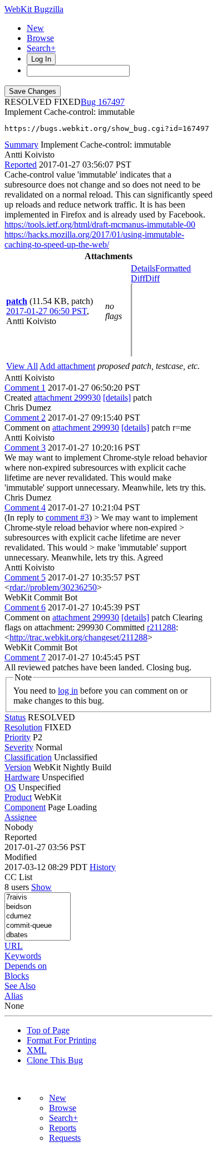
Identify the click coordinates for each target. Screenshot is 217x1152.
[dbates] (37, 935)
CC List (18, 877)
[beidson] (37, 907)
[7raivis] (37, 897)
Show (41, 887)
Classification (28, 757)
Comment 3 (25, 447)
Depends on (25, 966)
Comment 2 (25, 417)
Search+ (41, 48)
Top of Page (48, 1030)
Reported (20, 164)
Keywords (22, 956)
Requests (65, 1138)
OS (10, 787)
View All (22, 366)
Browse (40, 38)
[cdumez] (37, 916)
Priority (17, 737)
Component (25, 807)
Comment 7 (25, 657)
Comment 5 (25, 577)
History (103, 867)
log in (68, 690)
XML (37, 1050)
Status (15, 717)
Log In (41, 59)
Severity (18, 747)
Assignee (20, 817)
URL (13, 946)
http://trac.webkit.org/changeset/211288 (78, 637)
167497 (111, 102)
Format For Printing (61, 1040)
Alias (13, 996)
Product (18, 797)
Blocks (16, 976)
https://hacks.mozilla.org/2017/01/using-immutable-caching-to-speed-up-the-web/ (94, 239)
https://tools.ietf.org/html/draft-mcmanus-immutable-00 (99, 224)
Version (17, 767)
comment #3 (67, 517)
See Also (20, 986)
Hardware (22, 777)
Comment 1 (25, 387)
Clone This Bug (55, 1060)
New (35, 28)
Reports (62, 1128)
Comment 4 (25, 507)
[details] (117, 397)
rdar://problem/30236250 (53, 587)
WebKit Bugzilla (33, 9)
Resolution (23, 727)
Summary (21, 144)
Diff (152, 278)
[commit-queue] (37, 926)
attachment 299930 (67, 397)
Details (143, 268)
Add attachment (67, 366)
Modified (20, 857)
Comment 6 (25, 607)
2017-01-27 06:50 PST (46, 311)
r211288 (161, 627)
